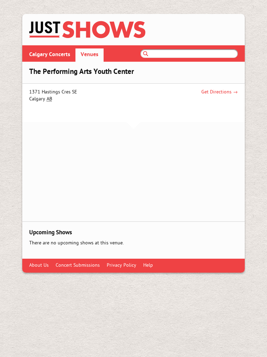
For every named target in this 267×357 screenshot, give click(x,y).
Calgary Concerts (49, 54)
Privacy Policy (121, 265)
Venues (89, 55)
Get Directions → (219, 92)
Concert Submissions (78, 265)
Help (148, 265)
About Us (39, 265)
